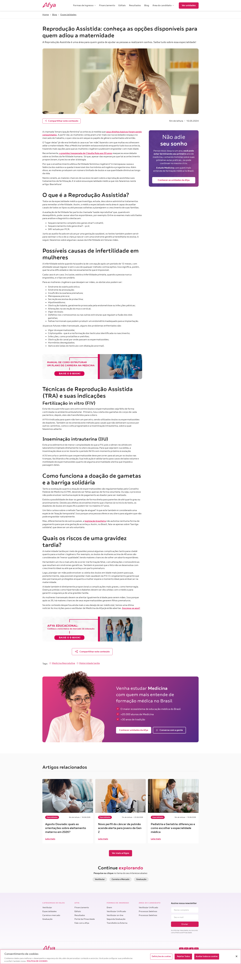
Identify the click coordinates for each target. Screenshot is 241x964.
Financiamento (81, 907)
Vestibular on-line (115, 915)
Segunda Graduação (116, 919)
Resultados (79, 915)
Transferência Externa (117, 923)
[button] (84, 5)
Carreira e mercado (51, 915)
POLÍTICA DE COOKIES (37, 961)
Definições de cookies (161, 956)
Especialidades (49, 911)
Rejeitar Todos (183, 956)
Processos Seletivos (148, 911)
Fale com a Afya (81, 923)
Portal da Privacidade (84, 919)
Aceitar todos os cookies (207, 956)
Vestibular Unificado (116, 911)
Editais (77, 911)
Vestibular (47, 907)
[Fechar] (236, 956)
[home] (52, 5)
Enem (109, 907)
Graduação (47, 919)
